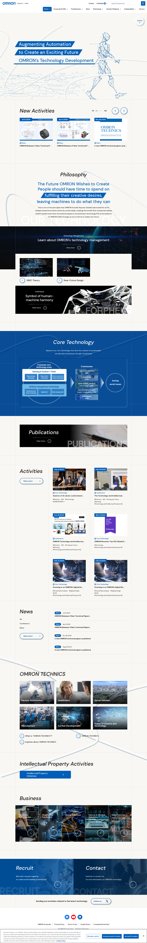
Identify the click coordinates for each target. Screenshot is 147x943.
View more (27, 481)
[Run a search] (143, 3)
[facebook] (67, 917)
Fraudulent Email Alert (101, 924)
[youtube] (73, 917)
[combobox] (102, 3)
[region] (73, 936)
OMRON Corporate (44, 924)
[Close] (143, 936)
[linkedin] (80, 917)
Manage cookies (93, 936)
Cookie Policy (85, 924)
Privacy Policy (59, 924)
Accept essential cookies (112, 936)
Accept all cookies (131, 936)
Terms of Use (72, 924)
